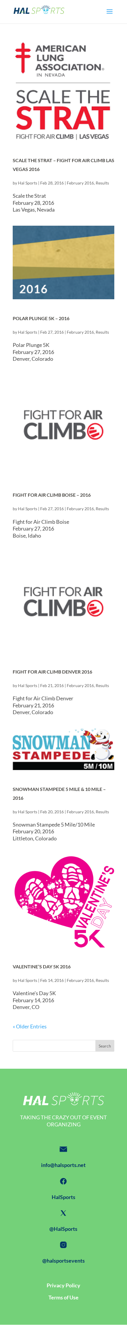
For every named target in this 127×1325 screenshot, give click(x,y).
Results (102, 182)
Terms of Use (63, 1297)
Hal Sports (27, 182)
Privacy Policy (63, 1285)
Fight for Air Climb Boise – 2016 (52, 495)
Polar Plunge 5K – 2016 (41, 318)
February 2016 (80, 182)
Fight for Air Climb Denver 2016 (52, 671)
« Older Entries (30, 1026)
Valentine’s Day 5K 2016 (42, 966)
